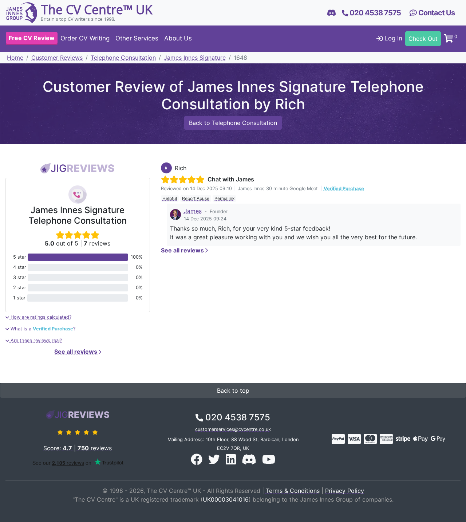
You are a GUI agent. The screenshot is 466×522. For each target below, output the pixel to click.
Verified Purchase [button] (344, 188)
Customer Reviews (57, 57)
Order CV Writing (85, 38)
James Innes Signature (195, 57)
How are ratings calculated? (40, 317)
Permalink (224, 198)
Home (15, 57)
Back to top (233, 390)
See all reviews (76, 351)
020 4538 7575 (236, 417)
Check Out (423, 38)
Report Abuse (195, 198)
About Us (178, 38)
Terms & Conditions (293, 490)
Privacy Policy (344, 490)
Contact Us (436, 12)
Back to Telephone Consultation (233, 122)
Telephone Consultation (123, 57)
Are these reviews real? (35, 340)
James (193, 211)
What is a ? (42, 328)
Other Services (136, 38)
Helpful (169, 198)
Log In (392, 38)
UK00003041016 (226, 499)
